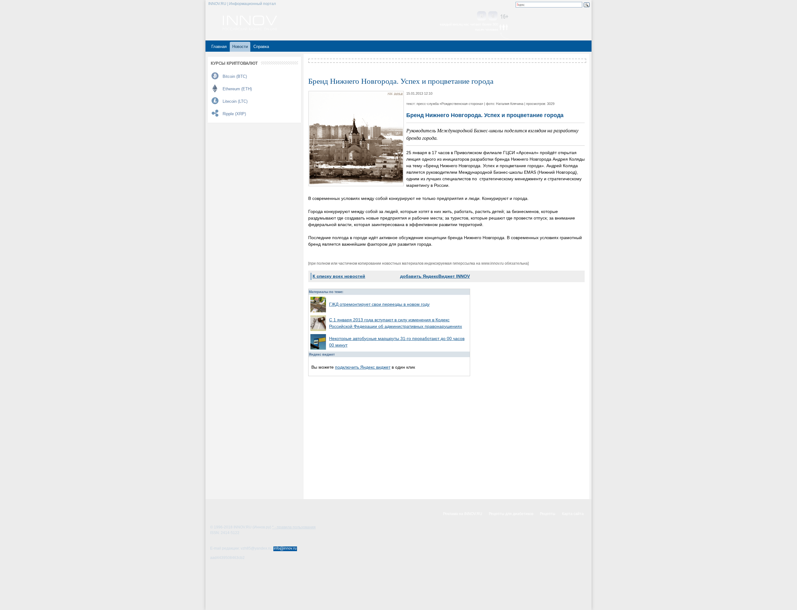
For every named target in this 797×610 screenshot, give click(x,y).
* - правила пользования (294, 527)
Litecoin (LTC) (235, 101)
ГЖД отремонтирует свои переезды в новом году (379, 304)
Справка (261, 46)
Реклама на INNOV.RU (462, 514)
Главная (219, 46)
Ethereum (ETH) (237, 89)
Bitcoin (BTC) (235, 76)
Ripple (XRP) (234, 113)
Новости (240, 46)
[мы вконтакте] (481, 16)
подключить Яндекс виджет (362, 367)
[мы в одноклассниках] (493, 16)
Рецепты (547, 514)
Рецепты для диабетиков (511, 514)
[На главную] (250, 28)
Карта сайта (573, 514)
